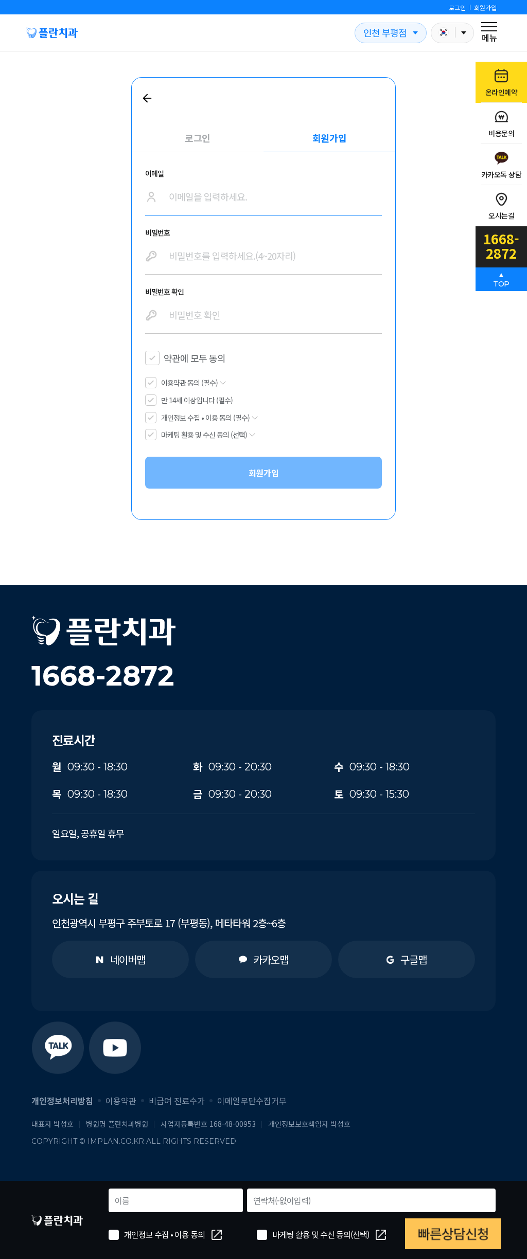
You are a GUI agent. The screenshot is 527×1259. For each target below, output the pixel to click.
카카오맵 (270, 959)
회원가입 (485, 7)
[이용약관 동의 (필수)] (150, 382)
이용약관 (121, 1100)
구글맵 (413, 959)
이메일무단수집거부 (252, 1100)
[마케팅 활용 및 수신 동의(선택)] (262, 1235)
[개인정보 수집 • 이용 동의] (114, 1235)
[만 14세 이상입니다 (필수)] (150, 400)
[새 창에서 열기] (57, 1047)
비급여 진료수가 (177, 1100)
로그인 (457, 7)
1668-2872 (102, 676)
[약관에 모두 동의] (152, 358)
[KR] (452, 33)
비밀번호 (157, 232)
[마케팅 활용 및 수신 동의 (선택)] (150, 434)
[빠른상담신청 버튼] (453, 1233)
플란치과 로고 (52, 33)
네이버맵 (127, 959)
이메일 (154, 173)
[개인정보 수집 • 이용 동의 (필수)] (150, 417)
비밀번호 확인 (164, 291)
